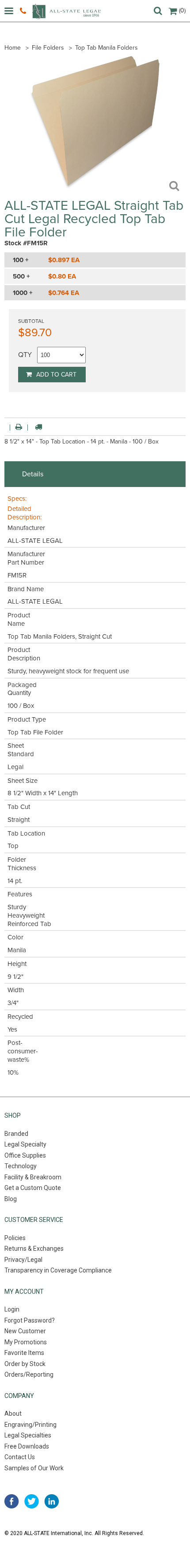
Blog (10, 1198)
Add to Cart (56, 374)
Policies (15, 1237)
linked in (51, 1501)
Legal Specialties (27, 1435)
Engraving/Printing (30, 1424)
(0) (182, 10)
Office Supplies (25, 1155)
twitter (31, 1501)
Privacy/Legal (23, 1259)
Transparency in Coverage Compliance (58, 1270)
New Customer (25, 1331)
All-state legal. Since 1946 (66, 11)
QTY (25, 354)
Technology (20, 1166)
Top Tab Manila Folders (106, 47)
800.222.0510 (24, 11)
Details (32, 474)
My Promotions (25, 1342)
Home (12, 47)
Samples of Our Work (34, 1468)
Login (11, 1309)
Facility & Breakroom (32, 1177)
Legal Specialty (25, 1144)
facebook (11, 1501)
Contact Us (19, 1457)
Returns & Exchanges (34, 1248)
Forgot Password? (29, 1320)
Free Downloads (26, 1446)
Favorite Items (24, 1352)
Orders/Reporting (28, 1374)
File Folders (48, 47)
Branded (16, 1133)
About (13, 1413)
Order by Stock (25, 1363)
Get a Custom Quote (32, 1187)
